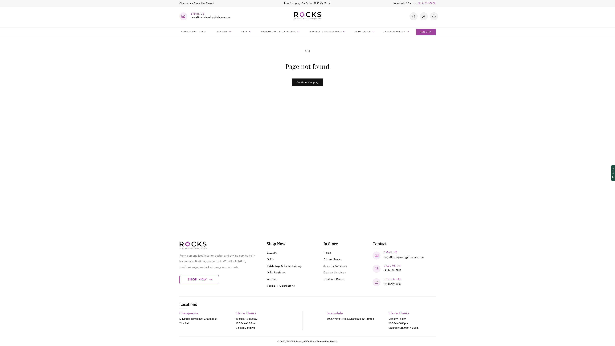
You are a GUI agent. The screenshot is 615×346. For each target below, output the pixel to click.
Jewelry (272, 253)
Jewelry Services (335, 266)
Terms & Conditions (281, 286)
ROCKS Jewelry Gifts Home (301, 341)
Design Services (335, 273)
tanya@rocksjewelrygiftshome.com (210, 17)
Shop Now (197, 279)
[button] (413, 16)
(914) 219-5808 (427, 3)
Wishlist (272, 279)
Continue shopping (307, 82)
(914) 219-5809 (392, 284)
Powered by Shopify (327, 341)
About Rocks (333, 259)
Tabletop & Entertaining (284, 266)
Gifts (270, 259)
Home (328, 253)
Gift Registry (276, 273)
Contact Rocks (334, 279)
